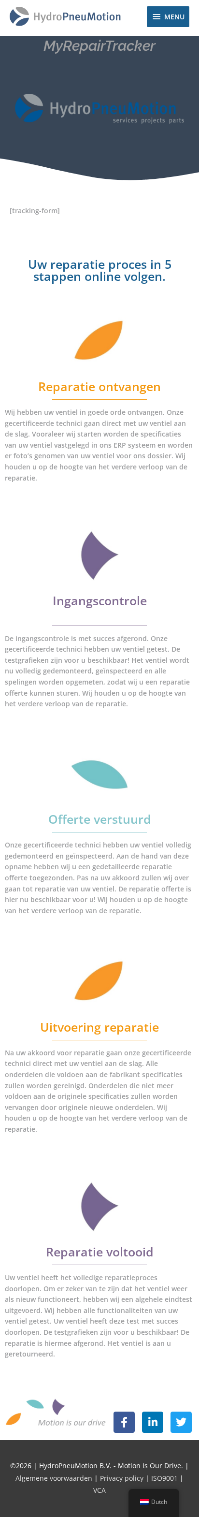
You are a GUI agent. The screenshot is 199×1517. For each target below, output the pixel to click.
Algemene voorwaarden (54, 1478)
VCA (99, 1490)
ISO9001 (164, 1478)
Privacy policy (121, 1478)
